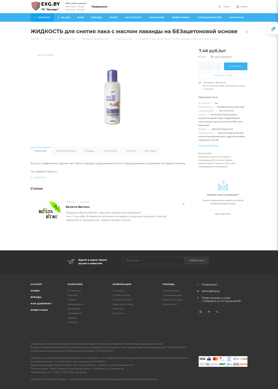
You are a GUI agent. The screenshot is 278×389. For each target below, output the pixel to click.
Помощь (168, 284)
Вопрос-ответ (169, 304)
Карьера (72, 317)
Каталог (36, 284)
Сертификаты (75, 313)
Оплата (131, 151)
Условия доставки (122, 299)
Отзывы (89, 151)
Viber (216, 311)
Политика (118, 313)
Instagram (200, 311)
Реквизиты (119, 308)
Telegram (208, 311)
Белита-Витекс (78, 207)
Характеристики (65, 151)
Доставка (150, 151)
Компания (75, 284)
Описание (40, 151)
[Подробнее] (183, 204)
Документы (74, 308)
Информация (122, 284)
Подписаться (197, 260)
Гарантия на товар (123, 304)
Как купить (110, 151)
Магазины (118, 290)
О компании (74, 290)
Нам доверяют (41, 303)
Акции (35, 290)
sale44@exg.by (211, 291)
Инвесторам (39, 310)
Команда (72, 295)
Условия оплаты (121, 295)
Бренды (36, 297)
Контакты (73, 322)
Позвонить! (99, 6)
